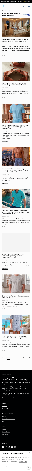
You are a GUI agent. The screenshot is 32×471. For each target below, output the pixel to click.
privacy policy (23, 461)
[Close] (29, 453)
